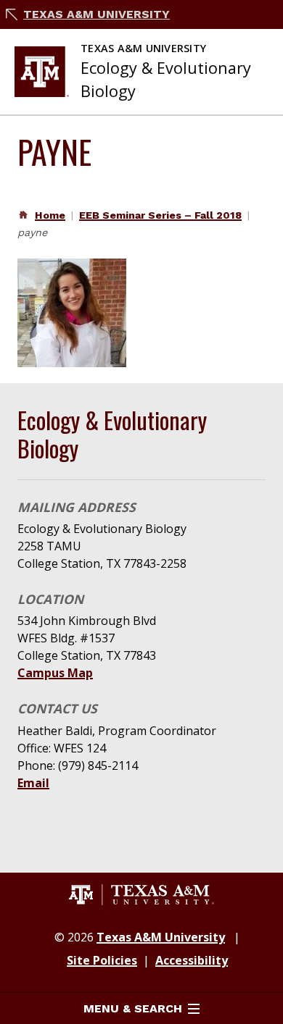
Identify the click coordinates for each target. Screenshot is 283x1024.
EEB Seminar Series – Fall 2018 (160, 215)
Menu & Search (132, 1008)
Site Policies (102, 960)
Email (33, 783)
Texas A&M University (96, 14)
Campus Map (55, 673)
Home (50, 215)
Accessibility (191, 960)
